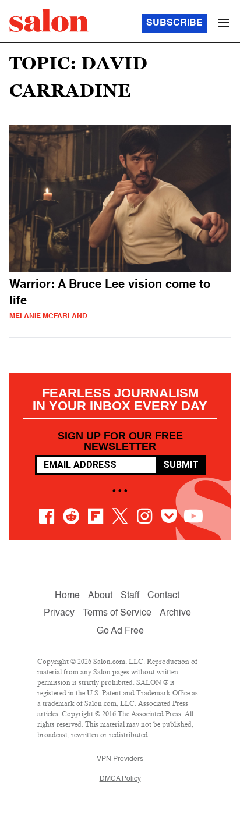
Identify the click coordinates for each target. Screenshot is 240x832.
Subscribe (174, 23)
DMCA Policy (120, 779)
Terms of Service (117, 613)
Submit (181, 464)
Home (67, 595)
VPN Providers (120, 759)
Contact (163, 595)
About (100, 595)
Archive (175, 613)
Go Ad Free (120, 631)
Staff (130, 595)
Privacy (59, 613)
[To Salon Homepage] (49, 20)
